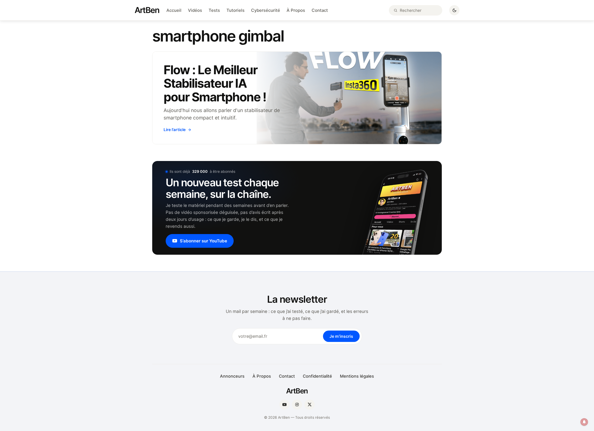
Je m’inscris (341, 336)
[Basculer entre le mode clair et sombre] (454, 10)
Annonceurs (232, 376)
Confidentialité (317, 376)
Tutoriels (235, 10)
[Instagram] (297, 404)
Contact (320, 10)
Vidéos (195, 10)
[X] (309, 404)
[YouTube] (284, 404)
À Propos (296, 10)
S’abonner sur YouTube (203, 240)
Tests (214, 10)
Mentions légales (357, 376)
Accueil (173, 10)
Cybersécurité (265, 10)
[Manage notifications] (584, 422)
